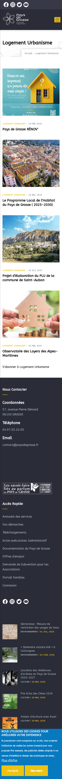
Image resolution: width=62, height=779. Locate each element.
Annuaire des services (17, 516)
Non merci (36, 770)
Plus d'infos (9, 760)
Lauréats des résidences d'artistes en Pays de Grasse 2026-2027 (38, 674)
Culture (25, 682)
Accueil (28, 53)
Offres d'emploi (13, 556)
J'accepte (12, 770)
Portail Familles (13, 577)
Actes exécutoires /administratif (24, 540)
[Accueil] (15, 18)
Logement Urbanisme (13, 124)
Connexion (9, 585)
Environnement (29, 632)
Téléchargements (14, 532)
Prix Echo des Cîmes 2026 (37, 693)
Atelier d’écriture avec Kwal (38, 716)
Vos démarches (12, 524)
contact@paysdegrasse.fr (20, 445)
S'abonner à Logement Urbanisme (25, 367)
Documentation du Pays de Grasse (26, 548)
